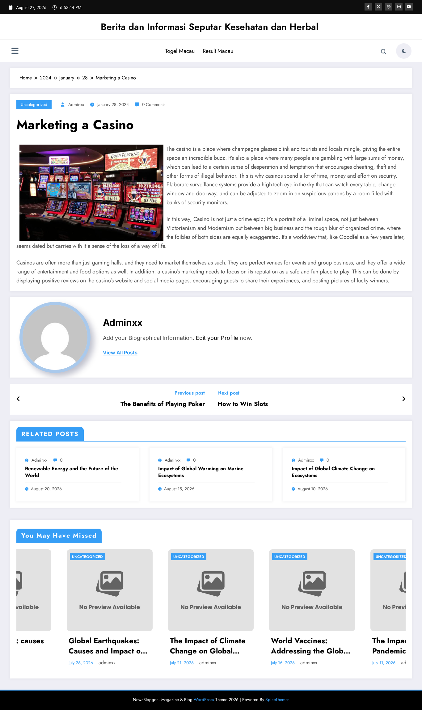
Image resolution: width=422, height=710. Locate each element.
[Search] (383, 52)
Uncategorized (34, 104)
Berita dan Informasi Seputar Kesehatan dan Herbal (210, 26)
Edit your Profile (217, 338)
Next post (228, 393)
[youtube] (409, 7)
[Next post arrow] (404, 399)
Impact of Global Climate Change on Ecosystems (333, 472)
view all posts (120, 353)
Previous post (190, 393)
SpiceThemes (277, 699)
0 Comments (153, 104)
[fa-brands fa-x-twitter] (378, 7)
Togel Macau (180, 51)
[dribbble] (388, 7)
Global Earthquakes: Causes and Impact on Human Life (57, 646)
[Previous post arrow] (18, 399)
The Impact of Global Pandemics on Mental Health (359, 646)
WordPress (204, 699)
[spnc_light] (403, 51)
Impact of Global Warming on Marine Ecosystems (200, 472)
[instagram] (399, 7)
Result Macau (218, 51)
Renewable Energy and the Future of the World (71, 472)
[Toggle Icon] (14, 51)
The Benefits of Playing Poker (162, 404)
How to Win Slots (242, 404)
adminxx (76, 104)
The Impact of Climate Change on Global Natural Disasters (158, 646)
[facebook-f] (368, 7)
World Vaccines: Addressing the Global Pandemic (260, 646)
